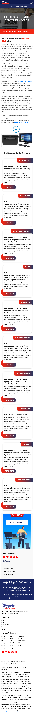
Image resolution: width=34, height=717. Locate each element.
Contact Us (4, 629)
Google (3, 643)
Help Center (5, 624)
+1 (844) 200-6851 (20, 6)
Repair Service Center (21, 122)
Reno (27, 267)
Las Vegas (25, 196)
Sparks (26, 444)
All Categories (7, 565)
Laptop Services (8, 574)
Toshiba (12, 643)
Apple (3, 638)
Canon (12, 636)
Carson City (24, 480)
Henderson (24, 160)
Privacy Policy (5, 661)
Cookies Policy (5, 664)
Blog (2, 620)
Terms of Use (14, 661)
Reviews (4, 627)
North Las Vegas (21, 231)
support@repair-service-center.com (17, 611)
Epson (12, 645)
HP (2, 640)
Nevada (25, 31)
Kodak (20, 638)
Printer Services (8, 568)
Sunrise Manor (22, 338)
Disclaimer (22, 661)
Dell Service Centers (25, 81)
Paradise (25, 302)
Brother (3, 645)
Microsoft (4, 636)
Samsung (21, 636)
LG (19, 643)
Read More (9, 187)
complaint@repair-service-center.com (17, 583)
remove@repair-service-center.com (17, 590)
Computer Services (9, 571)
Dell (11, 640)
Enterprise (24, 409)
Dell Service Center (15, 31)
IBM (19, 645)
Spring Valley (23, 373)
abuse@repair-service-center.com (17, 598)
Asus (11, 638)
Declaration (14, 664)
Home (5, 31)
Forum (3, 622)
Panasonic (21, 640)
